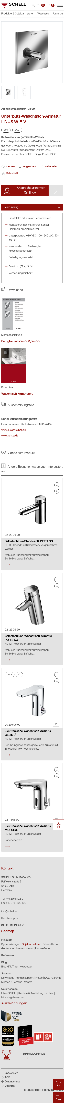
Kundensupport (10, 918)
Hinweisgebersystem (13, 997)
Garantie (56, 978)
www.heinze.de (9, 435)
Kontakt (49, 993)
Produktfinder (43, 948)
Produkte (6, 940)
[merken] (56, 491)
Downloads (7, 978)
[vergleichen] (56, 484)
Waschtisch (43, 13)
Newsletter (26, 967)
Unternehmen (9, 989)
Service (6, 973)
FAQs (47, 978)
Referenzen (8, 955)
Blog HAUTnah (9, 967)
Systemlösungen (10, 944)
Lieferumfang (10, 207)
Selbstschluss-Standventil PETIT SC (29, 541)
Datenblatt (12, 173)
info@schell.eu (9, 911)
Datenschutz (12, 1081)
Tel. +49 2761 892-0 (12, 899)
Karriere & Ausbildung (30, 993)
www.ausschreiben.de (13, 430)
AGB (7, 1077)
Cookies (9, 1086)
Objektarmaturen (24, 13)
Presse (39, 978)
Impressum (11, 1073)
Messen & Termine (11, 982)
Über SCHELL (9, 993)
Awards (28, 982)
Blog (4, 962)
